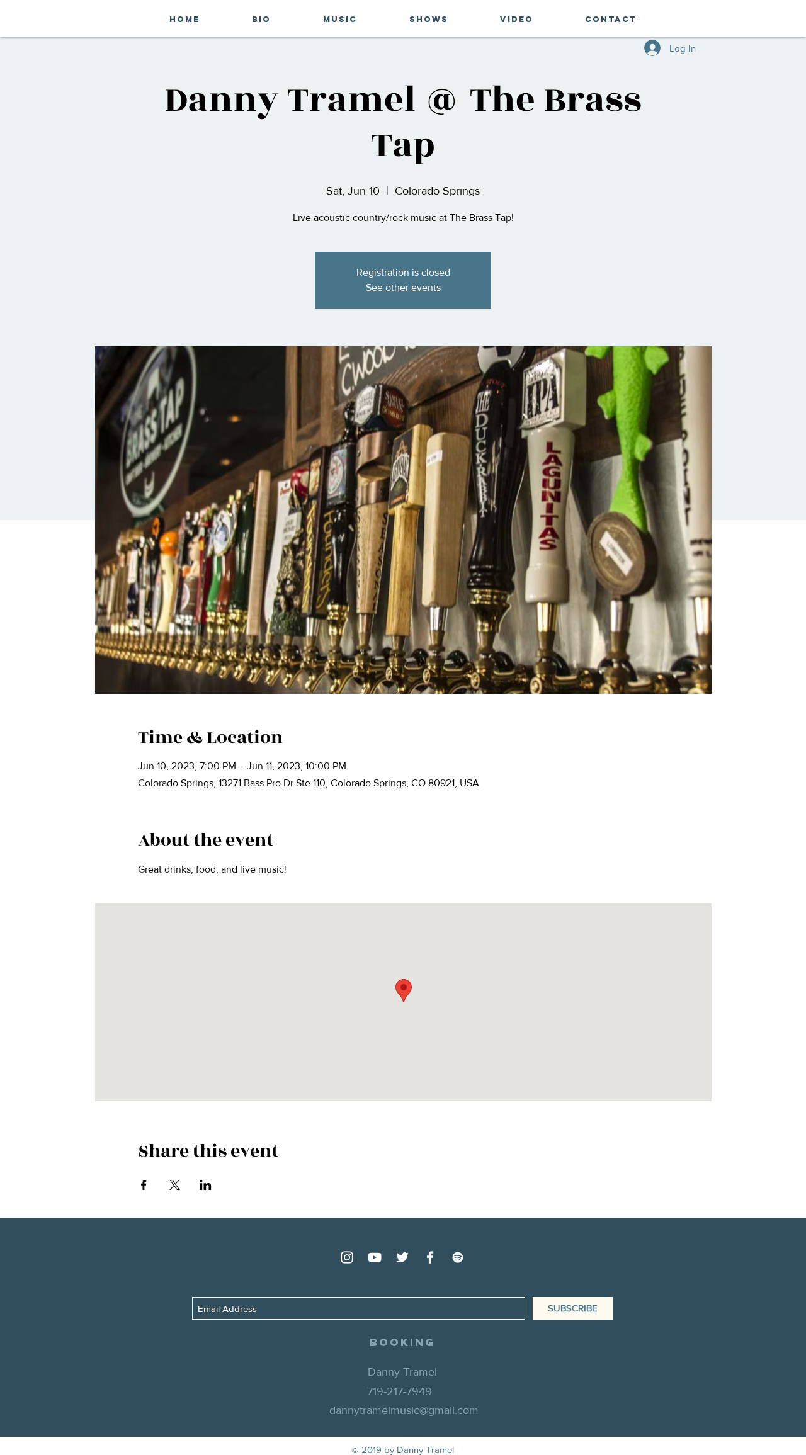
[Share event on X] (175, 1185)
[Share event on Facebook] (144, 1185)
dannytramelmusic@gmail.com (404, 1410)
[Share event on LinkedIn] (206, 1185)
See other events (403, 287)
